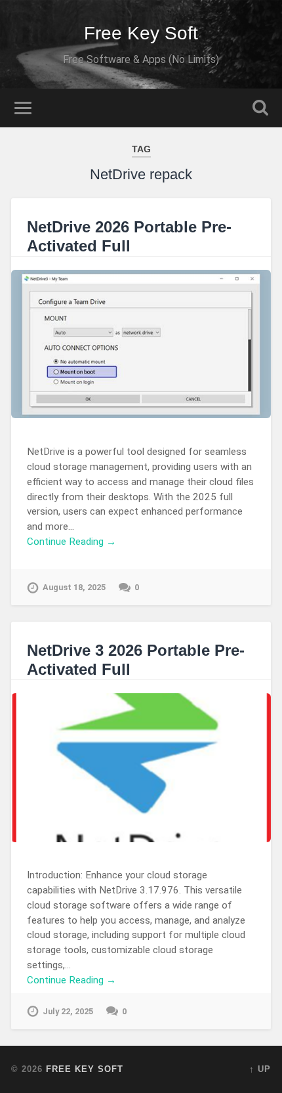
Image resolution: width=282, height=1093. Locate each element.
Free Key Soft (141, 33)
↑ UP (260, 1069)
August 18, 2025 (74, 587)
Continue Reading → (71, 541)
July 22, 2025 (68, 1011)
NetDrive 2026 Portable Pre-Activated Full (129, 236)
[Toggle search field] (260, 108)
